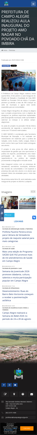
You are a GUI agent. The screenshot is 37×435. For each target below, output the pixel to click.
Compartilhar (6, 65)
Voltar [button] (9, 215)
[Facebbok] (3, 385)
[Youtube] (2, 213)
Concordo (26, 428)
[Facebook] (2, 207)
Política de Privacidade (10, 429)
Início (5, 50)
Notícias (12, 50)
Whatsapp (23, 66)
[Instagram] (2, 218)
